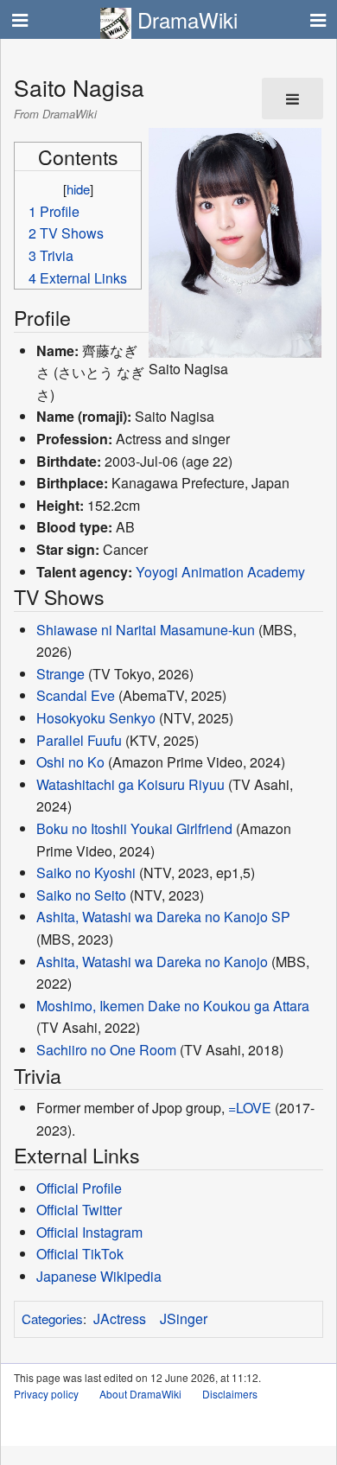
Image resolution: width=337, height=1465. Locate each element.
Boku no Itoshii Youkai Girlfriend (134, 828)
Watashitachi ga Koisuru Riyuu (130, 784)
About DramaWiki (140, 1393)
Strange (60, 674)
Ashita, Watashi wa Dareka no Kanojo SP (163, 917)
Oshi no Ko (70, 762)
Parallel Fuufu (79, 740)
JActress (119, 1318)
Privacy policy (46, 1393)
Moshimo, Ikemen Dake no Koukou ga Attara (172, 1006)
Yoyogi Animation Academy (220, 572)
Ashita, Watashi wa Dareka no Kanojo (152, 961)
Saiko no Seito (81, 895)
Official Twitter (79, 1210)
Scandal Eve (75, 695)
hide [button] (78, 189)
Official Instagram (89, 1232)
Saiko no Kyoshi (86, 872)
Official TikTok (80, 1254)
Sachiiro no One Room (106, 1050)
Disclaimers (230, 1393)
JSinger (183, 1318)
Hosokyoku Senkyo (96, 718)
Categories (52, 1318)
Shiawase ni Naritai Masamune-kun (145, 630)
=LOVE (249, 1108)
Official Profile (79, 1188)
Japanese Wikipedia (99, 1276)
